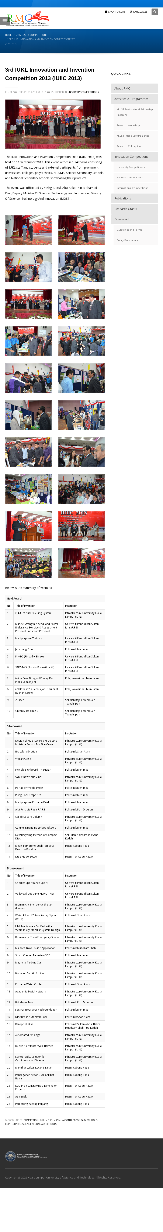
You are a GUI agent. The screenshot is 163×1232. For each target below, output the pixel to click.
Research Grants (125, 209)
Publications (122, 198)
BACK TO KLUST (117, 11)
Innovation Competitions (131, 157)
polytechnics (13, 1123)
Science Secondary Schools (39, 1123)
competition (31, 1120)
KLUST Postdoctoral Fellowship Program (135, 112)
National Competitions (130, 177)
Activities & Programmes (131, 99)
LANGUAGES (140, 11)
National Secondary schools (79, 1120)
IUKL (42, 1120)
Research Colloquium (129, 146)
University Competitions (83, 92)
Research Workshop (128, 125)
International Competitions (132, 187)
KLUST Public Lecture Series (133, 135)
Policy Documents (127, 240)
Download (121, 219)
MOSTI (49, 1120)
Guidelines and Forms (129, 229)
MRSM (57, 1120)
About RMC (122, 88)
